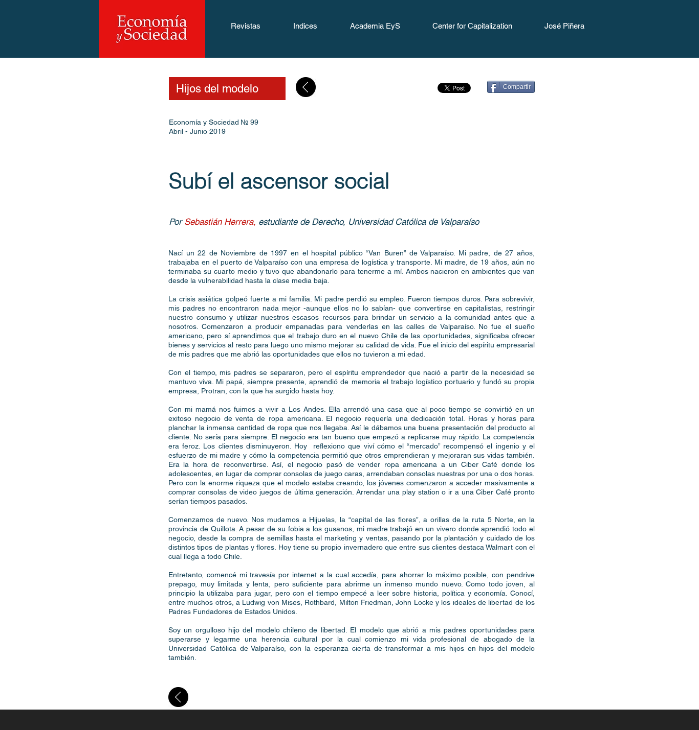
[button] (245, 29)
